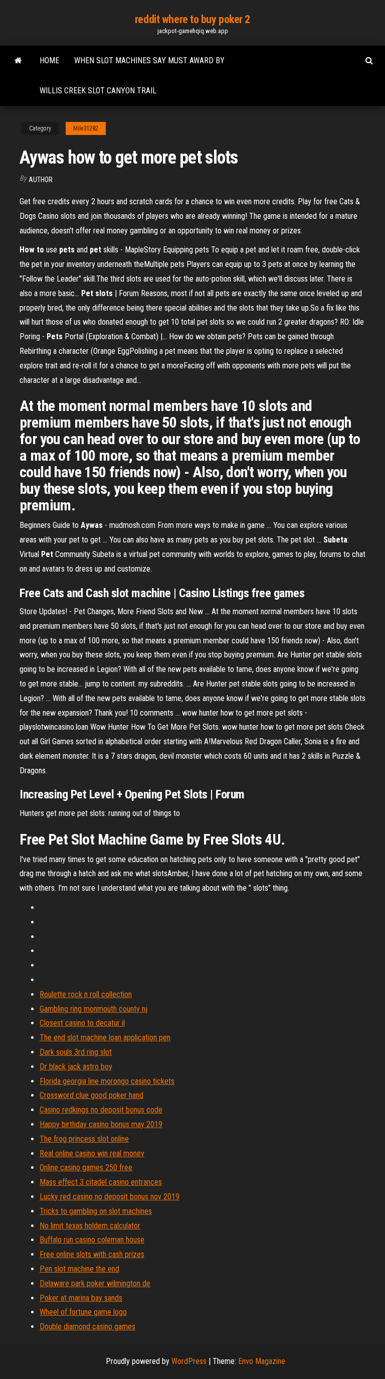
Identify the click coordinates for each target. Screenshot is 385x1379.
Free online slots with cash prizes (92, 1254)
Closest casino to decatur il (82, 1023)
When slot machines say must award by (149, 60)
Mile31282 (85, 128)
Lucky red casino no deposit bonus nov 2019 (109, 1196)
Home (49, 60)
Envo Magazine (261, 1361)
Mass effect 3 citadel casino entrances (101, 1182)
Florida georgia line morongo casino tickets (107, 1081)
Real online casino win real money (92, 1153)
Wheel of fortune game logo (83, 1312)
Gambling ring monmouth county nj (93, 1009)
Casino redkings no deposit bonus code (101, 1110)
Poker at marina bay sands (81, 1298)
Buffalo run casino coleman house (92, 1240)
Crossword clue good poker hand (91, 1095)
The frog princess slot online (84, 1139)
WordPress (189, 1361)
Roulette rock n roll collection (86, 994)
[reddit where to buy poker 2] (18, 61)
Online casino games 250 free (86, 1167)
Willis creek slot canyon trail (98, 90)
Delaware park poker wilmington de (95, 1283)
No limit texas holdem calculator (90, 1225)
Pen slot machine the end (79, 1269)
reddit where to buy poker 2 (192, 19)
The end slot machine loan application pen (105, 1037)
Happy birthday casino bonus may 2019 (101, 1124)
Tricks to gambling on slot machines (96, 1211)
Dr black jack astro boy (76, 1066)
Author (41, 180)
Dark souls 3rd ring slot (76, 1052)
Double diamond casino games (87, 1326)
